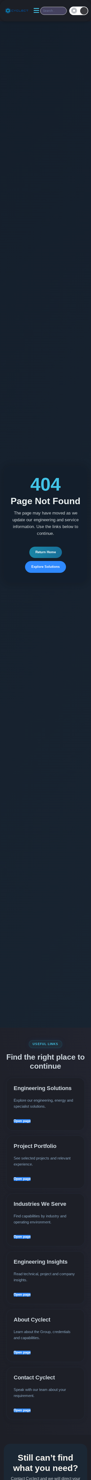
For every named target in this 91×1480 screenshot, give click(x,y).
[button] (78, 11)
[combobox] (53, 11)
